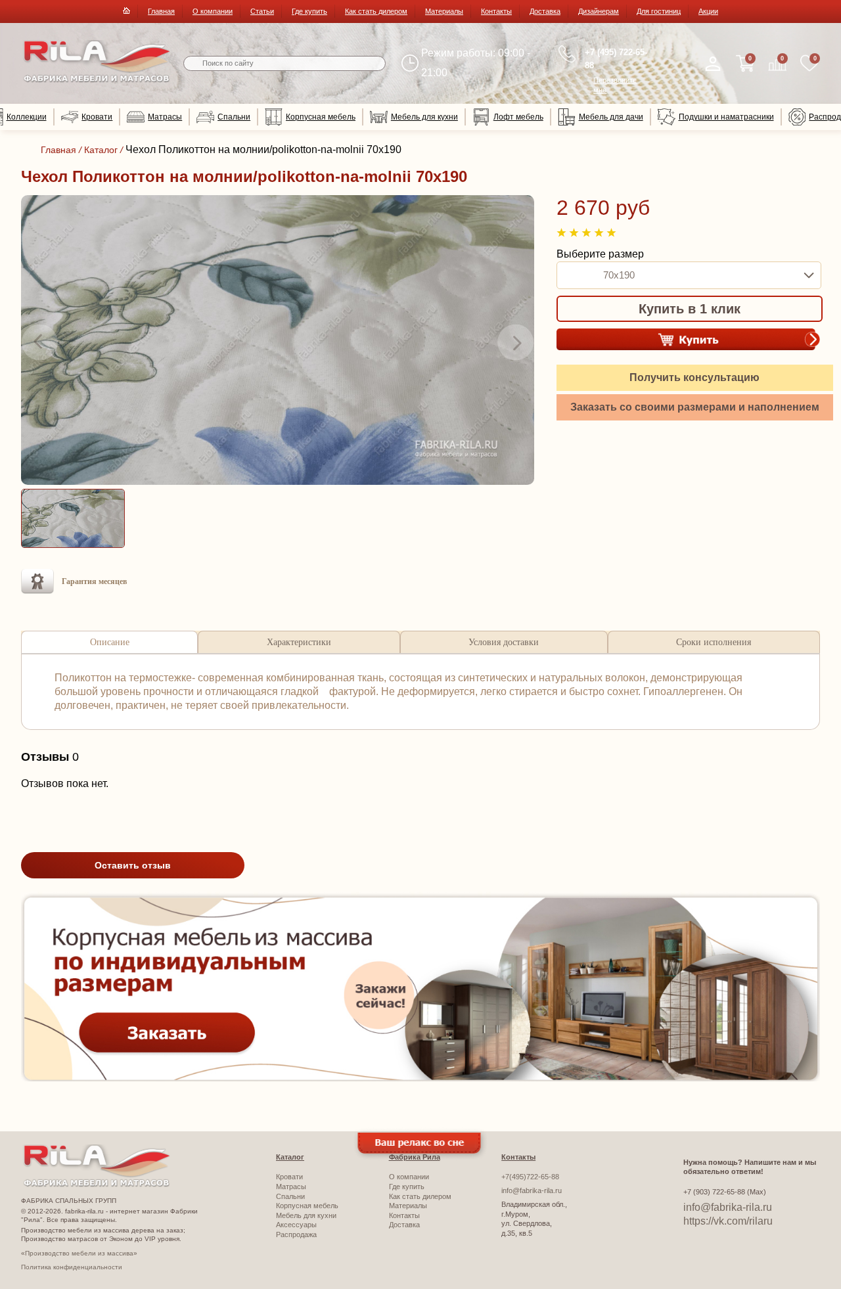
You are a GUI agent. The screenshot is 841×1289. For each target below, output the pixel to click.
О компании (213, 11)
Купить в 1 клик (689, 309)
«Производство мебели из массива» (79, 1253)
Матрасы (165, 117)
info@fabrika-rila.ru (531, 1190)
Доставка (545, 11)
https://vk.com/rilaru (728, 1221)
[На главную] (97, 79)
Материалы (444, 11)
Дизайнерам (598, 11)
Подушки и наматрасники (726, 117)
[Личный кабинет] (713, 64)
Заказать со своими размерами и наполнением (694, 407)
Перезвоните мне (615, 85)
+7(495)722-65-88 (530, 1177)
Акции (708, 11)
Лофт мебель (518, 117)
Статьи (262, 11)
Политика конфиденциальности (71, 1267)
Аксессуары (296, 1225)
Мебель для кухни (424, 117)
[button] (39, 342)
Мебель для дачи (611, 117)
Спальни (233, 117)
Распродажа (296, 1234)
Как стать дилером (376, 11)
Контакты (496, 11)
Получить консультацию (694, 377)
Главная (161, 11)
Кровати (96, 117)
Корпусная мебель (320, 117)
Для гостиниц (659, 11)
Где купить (309, 11)
